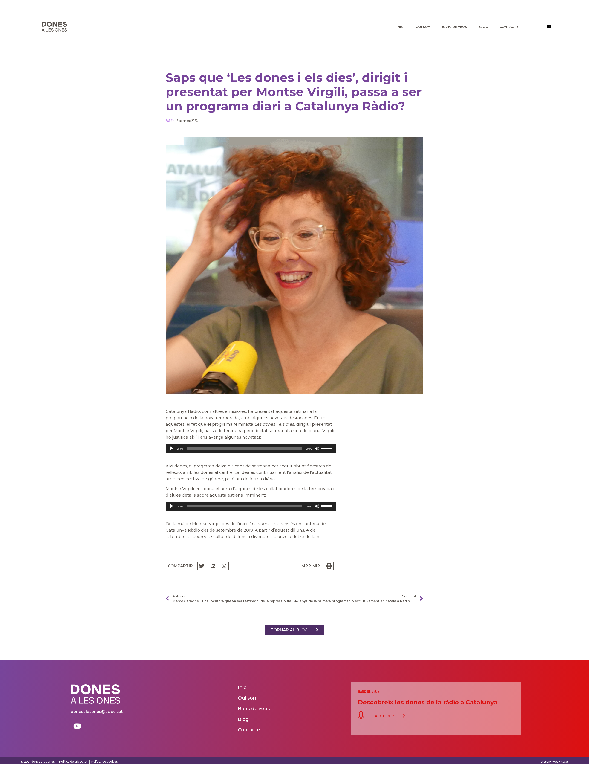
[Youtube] (549, 27)
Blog (483, 27)
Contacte (508, 27)
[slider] (327, 448)
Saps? (170, 120)
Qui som (423, 27)
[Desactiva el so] (317, 448)
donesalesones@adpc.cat (97, 711)
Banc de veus (454, 27)
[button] (294, 630)
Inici (400, 27)
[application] (251, 448)
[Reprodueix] (171, 448)
